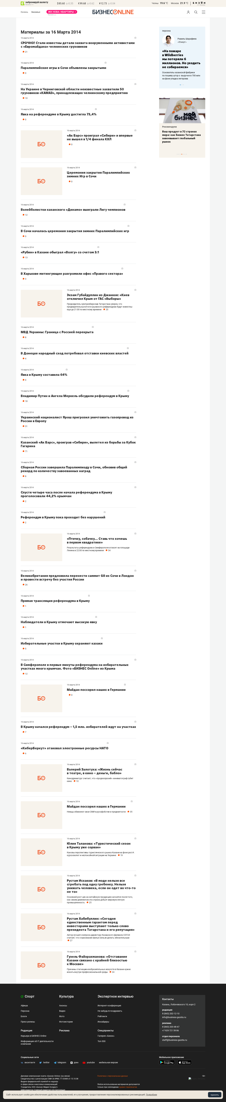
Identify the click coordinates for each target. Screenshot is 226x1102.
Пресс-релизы (28, 1021)
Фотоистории (66, 1021)
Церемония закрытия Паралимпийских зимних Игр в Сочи (98, 174)
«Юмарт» (182, 42)
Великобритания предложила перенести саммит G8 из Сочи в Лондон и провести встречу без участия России (77, 577)
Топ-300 (101, 1041)
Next (201, 84)
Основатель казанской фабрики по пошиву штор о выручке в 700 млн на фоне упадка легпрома (181, 75)
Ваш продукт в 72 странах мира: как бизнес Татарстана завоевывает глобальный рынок (181, 136)
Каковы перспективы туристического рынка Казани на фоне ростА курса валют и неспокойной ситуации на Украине (100, 853)
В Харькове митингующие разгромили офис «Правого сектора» (72, 274)
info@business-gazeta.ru (174, 1017)
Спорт (29, 996)
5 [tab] (183, 154)
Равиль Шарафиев (187, 39)
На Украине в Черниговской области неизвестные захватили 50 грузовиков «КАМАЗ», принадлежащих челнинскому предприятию (74, 91)
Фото (61, 1016)
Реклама (64, 1030)
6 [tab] (184, 154)
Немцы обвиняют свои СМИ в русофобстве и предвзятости (96, 812)
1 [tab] (180, 84)
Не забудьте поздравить (110, 1011)
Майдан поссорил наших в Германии (96, 690)
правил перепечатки (128, 1087)
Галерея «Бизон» (106, 1036)
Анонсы (63, 1005)
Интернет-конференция (109, 1005)
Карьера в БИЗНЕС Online (33, 1036)
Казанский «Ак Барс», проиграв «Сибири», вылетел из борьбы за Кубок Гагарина (78, 444)
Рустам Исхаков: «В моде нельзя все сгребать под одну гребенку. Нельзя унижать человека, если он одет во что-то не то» (101, 886)
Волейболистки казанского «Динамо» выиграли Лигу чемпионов (73, 210)
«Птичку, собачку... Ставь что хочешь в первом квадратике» (97, 540)
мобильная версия (108, 1062)
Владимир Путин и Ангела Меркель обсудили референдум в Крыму (75, 396)
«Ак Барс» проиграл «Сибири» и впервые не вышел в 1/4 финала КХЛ (100, 137)
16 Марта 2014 (27, 38)
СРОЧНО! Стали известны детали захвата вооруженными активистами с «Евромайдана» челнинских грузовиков (78, 45)
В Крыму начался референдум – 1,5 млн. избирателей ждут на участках (78, 727)
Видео (62, 1011)
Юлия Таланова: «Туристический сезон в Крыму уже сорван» (99, 845)
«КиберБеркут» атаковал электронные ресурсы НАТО (64, 748)
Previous (163, 84)
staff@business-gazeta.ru (174, 1040)
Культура (66, 996)
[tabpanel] (182, 57)
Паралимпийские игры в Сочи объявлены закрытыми (63, 68)
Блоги (24, 1016)
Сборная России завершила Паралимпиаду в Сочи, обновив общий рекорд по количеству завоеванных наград (74, 469)
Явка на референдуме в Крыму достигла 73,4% (59, 114)
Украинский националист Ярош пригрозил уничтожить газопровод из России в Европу (77, 419)
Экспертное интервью (115, 996)
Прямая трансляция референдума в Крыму (55, 601)
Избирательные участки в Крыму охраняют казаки (62, 643)
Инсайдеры (103, 1021)
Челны (155, 3)
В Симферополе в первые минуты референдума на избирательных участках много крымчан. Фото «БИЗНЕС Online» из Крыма (75, 667)
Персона (25, 1011)
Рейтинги (102, 1016)
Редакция (26, 1030)
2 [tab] (181, 84)
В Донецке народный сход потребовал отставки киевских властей (75, 353)
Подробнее (151, 1094)
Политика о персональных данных (112, 1076)
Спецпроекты (106, 1030)
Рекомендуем (169, 127)
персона (166, 31)
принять (215, 1095)
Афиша (24, 1005)
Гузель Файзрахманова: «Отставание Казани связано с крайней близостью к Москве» (97, 960)
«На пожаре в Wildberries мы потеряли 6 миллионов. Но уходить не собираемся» (181, 59)
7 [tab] (186, 154)
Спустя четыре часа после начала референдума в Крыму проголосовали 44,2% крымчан (66, 494)
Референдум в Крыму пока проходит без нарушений (63, 517)
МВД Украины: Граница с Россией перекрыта (57, 332)
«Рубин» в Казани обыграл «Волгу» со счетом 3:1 (60, 252)
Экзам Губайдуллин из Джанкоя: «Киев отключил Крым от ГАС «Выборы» (98, 297)
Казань (24, 12)
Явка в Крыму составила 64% (44, 375)
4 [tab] (181, 154)
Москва (175, 3)
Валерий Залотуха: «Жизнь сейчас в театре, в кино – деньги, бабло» (94, 771)
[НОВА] (61, 13)
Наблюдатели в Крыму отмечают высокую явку (59, 622)
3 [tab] (183, 84)
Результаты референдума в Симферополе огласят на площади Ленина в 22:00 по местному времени (98, 549)
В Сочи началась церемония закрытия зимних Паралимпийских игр (75, 231)
